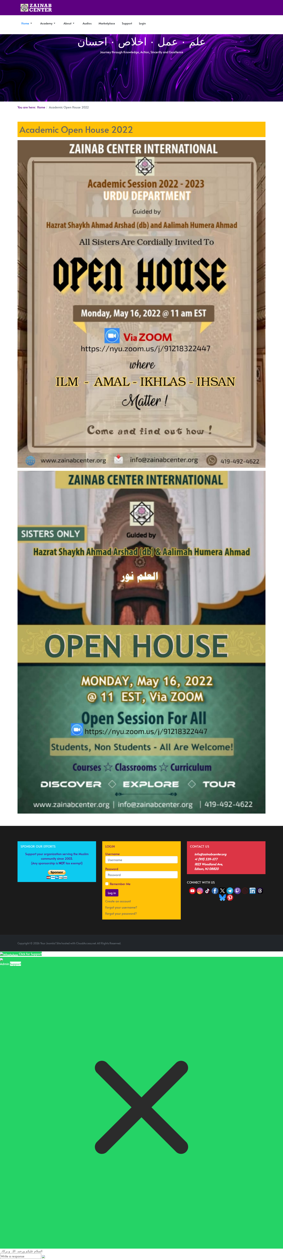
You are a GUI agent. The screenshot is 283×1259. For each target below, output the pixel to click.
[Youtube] (193, 890)
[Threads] (260, 890)
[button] (27, 23)
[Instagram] (200, 890)
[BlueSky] (222, 897)
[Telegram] (230, 890)
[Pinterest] (230, 897)
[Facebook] (215, 890)
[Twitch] (238, 890)
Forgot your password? (121, 913)
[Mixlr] (245, 890)
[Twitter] (223, 890)
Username (112, 854)
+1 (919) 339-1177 (206, 859)
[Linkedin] (252, 890)
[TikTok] (208, 890)
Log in (112, 893)
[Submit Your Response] (43, 1256)
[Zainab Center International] (36, 8)
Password (111, 869)
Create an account (118, 901)
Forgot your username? (121, 907)
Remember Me (120, 884)
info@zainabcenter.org (210, 854)
